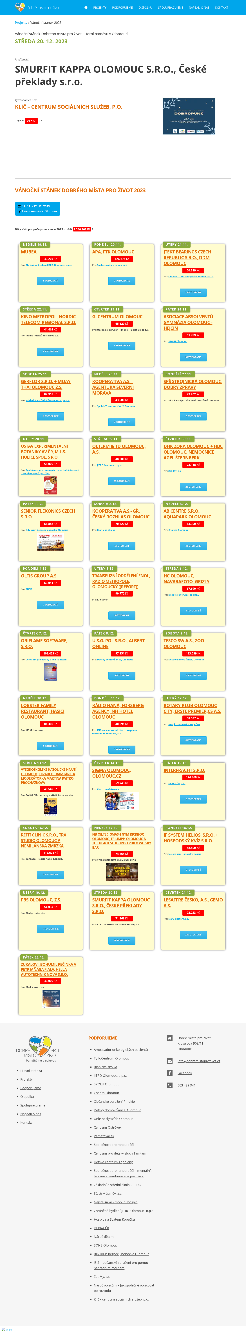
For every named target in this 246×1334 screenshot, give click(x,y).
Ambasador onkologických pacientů (121, 1049)
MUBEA (28, 252)
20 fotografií (122, 940)
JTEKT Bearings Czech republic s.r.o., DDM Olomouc (187, 257)
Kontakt (221, 8)
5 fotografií (50, 281)
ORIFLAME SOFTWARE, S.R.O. (44, 643)
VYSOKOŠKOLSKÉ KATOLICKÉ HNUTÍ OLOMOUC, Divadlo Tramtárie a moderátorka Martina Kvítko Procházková (48, 776)
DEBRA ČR (101, 1228)
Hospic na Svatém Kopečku (114, 1219)
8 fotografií (122, 615)
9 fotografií (122, 675)
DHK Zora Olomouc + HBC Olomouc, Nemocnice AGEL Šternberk (193, 452)
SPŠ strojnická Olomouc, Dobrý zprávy (193, 384)
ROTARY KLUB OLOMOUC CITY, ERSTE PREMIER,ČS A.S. (192, 708)
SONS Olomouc (105, 1245)
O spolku (145, 8)
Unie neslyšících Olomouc (113, 1119)
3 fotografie (122, 281)
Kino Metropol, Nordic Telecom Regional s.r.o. (48, 319)
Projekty (99, 8)
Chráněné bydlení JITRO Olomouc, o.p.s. (124, 1211)
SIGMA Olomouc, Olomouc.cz (111, 773)
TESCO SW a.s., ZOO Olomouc (184, 643)
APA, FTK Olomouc (113, 252)
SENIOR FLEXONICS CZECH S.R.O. (48, 514)
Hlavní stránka (31, 1070)
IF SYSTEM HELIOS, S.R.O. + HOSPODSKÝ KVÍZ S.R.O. (191, 838)
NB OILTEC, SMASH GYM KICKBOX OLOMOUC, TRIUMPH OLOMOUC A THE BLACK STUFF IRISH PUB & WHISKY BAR (121, 841)
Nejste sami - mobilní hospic (115, 1202)
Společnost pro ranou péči (114, 1144)
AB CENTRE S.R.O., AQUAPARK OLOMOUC (187, 514)
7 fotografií (50, 605)
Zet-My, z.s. (102, 1276)
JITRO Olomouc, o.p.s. (110, 1075)
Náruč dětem (104, 1236)
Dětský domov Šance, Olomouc (117, 1110)
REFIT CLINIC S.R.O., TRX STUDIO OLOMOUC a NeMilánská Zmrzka (43, 840)
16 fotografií (193, 934)
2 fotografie (193, 487)
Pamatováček (104, 1136)
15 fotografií (122, 481)
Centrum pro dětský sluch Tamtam (120, 1153)
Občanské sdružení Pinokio (114, 1101)
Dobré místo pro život (43, 7)
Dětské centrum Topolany (113, 1162)
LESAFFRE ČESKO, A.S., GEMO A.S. (193, 902)
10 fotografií (193, 292)
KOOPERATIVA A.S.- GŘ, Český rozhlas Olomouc (120, 514)
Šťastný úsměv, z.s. (108, 1193)
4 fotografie (122, 345)
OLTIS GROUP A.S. (39, 576)
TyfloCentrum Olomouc (111, 1058)
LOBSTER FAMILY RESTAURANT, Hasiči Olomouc (42, 711)
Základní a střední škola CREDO (117, 1185)
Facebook (185, 1073)
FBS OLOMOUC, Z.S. (41, 900)
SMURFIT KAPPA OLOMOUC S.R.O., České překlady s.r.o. (121, 905)
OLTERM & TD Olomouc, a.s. (119, 449)
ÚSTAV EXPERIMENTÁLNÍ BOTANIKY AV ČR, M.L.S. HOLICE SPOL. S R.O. (44, 451)
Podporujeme (122, 8)
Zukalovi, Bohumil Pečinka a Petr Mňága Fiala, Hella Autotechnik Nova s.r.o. (48, 969)
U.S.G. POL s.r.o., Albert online (118, 643)
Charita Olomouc (107, 1093)
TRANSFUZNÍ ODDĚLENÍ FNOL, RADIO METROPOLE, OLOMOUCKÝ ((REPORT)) (121, 581)
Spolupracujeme (170, 8)
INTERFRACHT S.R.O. (184, 770)
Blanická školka (105, 1067)
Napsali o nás (199, 8)
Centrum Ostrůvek (107, 1127)
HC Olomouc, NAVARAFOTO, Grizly (186, 578)
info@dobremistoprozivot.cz (199, 1061)
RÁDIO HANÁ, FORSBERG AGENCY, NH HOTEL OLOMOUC (118, 711)
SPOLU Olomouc (106, 1084)
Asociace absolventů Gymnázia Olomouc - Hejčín (188, 322)
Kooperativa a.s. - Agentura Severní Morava (113, 387)
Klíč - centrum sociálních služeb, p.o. (121, 1299)
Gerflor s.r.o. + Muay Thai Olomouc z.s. (46, 384)
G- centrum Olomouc (117, 317)
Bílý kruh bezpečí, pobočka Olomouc (121, 1254)
